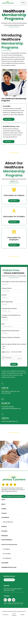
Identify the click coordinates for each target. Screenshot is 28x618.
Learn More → (9, 119)
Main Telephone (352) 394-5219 (13, 603)
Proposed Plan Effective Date (10, 331)
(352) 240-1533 (6, 393)
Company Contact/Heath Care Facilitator (10, 316)
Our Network (5, 517)
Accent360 (4, 563)
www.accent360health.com (9, 421)
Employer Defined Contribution (10, 337)
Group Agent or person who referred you (13, 281)
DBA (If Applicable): (7, 302)
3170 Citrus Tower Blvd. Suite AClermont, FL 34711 (13, 589)
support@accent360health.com (11, 408)
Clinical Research (6, 540)
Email (3, 324)
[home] (7, 2)
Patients (4, 526)
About (3, 504)
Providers (4, 531)
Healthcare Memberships (9, 544)
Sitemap (22, 614)
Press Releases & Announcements (13, 496)
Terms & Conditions (14, 614)
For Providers (7, 553)
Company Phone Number (9, 308)
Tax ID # (3, 295)
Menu (23, 2)
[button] (5, 352)
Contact (4, 513)
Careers (3, 509)
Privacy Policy (6, 614)
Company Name (6, 288)
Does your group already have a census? (13, 344)
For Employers (7, 558)
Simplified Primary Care (8, 567)
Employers (4, 535)
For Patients (6, 549)
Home (3, 499)
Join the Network (8, 522)
